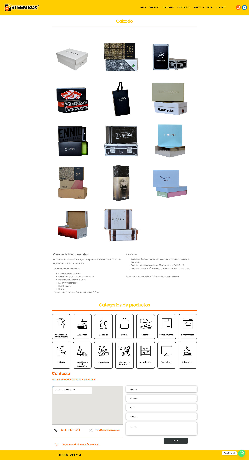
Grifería (61, 362)
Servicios (154, 7)
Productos (182, 7)
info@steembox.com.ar (108, 430)
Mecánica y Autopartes (124, 363)
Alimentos (82, 334)
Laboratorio (187, 362)
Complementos (166, 334)
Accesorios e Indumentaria (61, 335)
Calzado (145, 334)
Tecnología (166, 362)
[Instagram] (238, 7)
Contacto (221, 7)
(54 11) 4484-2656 (70, 430)
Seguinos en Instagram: (81, 444)
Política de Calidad (203, 7)
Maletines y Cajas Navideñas (82, 364)
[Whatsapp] (241, 453)
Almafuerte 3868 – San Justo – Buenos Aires (74, 379)
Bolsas (124, 334)
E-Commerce (187, 334)
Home (143, 7)
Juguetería (103, 362)
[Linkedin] (244, 7)
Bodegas (103, 334)
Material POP (146, 362)
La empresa (168, 7)
